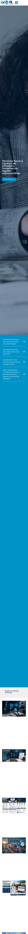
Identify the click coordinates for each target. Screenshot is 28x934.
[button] (16, 2)
